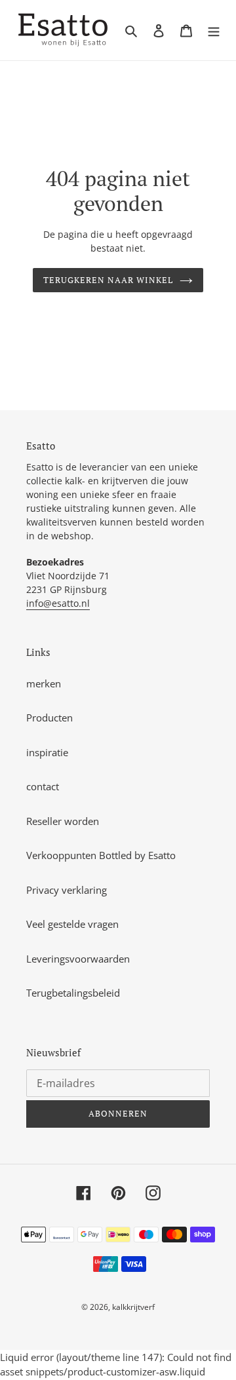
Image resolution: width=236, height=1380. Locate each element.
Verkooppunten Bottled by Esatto (101, 855)
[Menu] (213, 30)
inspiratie (47, 752)
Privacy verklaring (66, 889)
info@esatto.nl (58, 603)
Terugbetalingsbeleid (73, 992)
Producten (49, 717)
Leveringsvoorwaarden (78, 958)
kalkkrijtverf (133, 1307)
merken (43, 683)
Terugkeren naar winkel (108, 280)
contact (42, 786)
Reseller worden (62, 821)
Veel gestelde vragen (72, 923)
